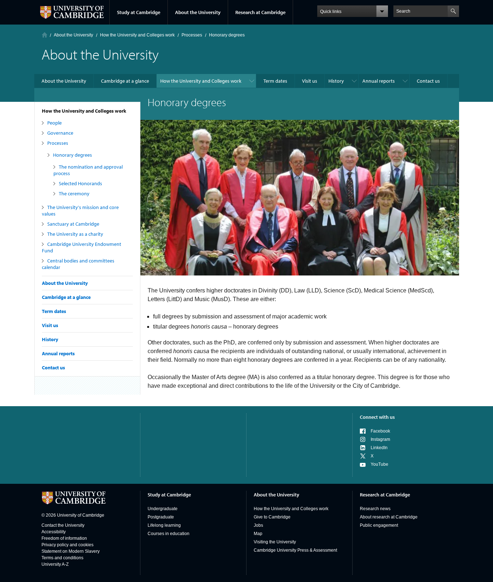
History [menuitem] (336, 81)
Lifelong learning (164, 525)
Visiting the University (275, 541)
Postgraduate (161, 517)
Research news (375, 508)
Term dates (54, 311)
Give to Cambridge (272, 517)
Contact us (53, 367)
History (50, 339)
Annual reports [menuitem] (378, 81)
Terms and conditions (62, 557)
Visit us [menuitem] (309, 81)
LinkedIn (379, 447)
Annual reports (58, 353)
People (54, 123)
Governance (60, 133)
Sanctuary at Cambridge (73, 224)
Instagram (380, 439)
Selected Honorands (80, 183)
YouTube (379, 464)
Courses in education (168, 533)
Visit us (50, 325)
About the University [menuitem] (64, 81)
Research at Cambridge (260, 12)
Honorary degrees (72, 155)
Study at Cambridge (138, 12)
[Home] (45, 35)
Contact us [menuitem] (428, 81)
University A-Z (55, 564)
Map (258, 533)
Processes (57, 143)
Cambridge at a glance (66, 297)
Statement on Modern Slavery (71, 551)
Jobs (258, 525)
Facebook (380, 431)
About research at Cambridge (389, 517)
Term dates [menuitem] (275, 81)
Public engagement (379, 525)
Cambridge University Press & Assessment (295, 550)
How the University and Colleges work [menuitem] (200, 81)
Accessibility (54, 531)
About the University (198, 12)
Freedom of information (64, 538)
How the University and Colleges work (84, 111)
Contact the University (63, 525)
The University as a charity (75, 234)
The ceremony (74, 193)
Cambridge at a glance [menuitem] (125, 81)
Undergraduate (163, 508)
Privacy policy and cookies (67, 544)
